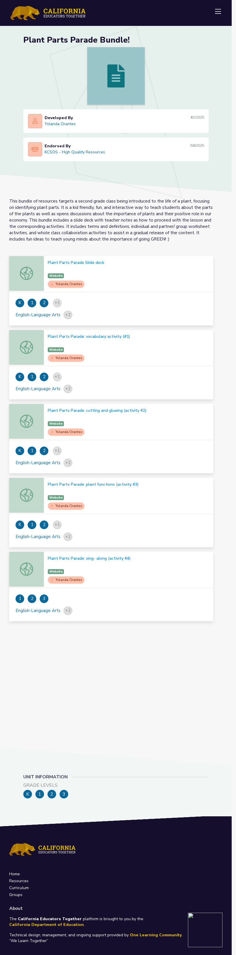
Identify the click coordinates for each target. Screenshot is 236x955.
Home (14, 874)
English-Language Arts (38, 315)
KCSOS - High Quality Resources (75, 152)
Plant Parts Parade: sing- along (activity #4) (89, 558)
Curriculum (19, 888)
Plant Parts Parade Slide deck (76, 262)
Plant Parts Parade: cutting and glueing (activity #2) (97, 410)
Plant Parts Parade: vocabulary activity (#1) (89, 336)
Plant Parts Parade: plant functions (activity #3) (93, 484)
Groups (15, 894)
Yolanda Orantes (60, 124)
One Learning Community (156, 935)
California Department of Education (46, 924)
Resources (18, 881)
